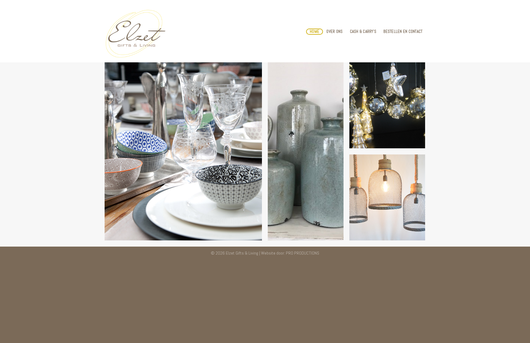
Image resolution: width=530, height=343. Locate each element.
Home (314, 31)
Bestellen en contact (402, 31)
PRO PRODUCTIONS (302, 253)
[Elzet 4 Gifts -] (134, 31)
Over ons (334, 31)
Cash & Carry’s (363, 31)
